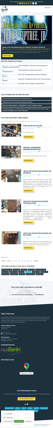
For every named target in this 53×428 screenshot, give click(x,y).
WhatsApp (29, 298)
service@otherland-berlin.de (10, 334)
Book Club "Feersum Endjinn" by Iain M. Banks (31, 83)
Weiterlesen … (8, 56)
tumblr (32, 298)
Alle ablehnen (28, 421)
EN (33, 3)
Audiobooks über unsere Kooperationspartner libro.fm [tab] (17, 102)
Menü (49, 8)
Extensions (10, 417)
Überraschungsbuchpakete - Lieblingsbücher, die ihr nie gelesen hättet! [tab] (22, 105)
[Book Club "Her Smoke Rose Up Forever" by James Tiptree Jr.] (26, 43)
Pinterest (35, 298)
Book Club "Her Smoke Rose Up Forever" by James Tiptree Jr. (23, 47)
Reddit (26, 298)
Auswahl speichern (8, 421)
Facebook (18, 298)
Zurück (9, 261)
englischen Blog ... (35, 121)
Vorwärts (36, 261)
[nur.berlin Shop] (12, 354)
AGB (43, 425)
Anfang (3, 261)
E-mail (24, 298)
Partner (46, 425)
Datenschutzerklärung (36, 425)
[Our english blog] (24, 3)
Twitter (21, 298)
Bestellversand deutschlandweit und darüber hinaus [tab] (16, 98)
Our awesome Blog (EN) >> (26, 399)
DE (36, 3)
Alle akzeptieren (19, 421)
